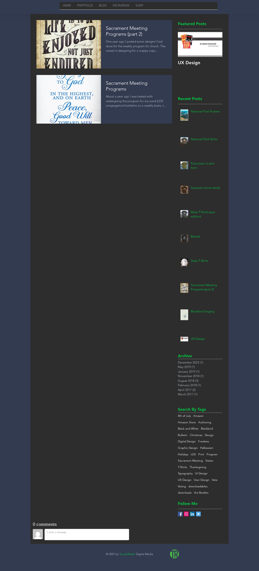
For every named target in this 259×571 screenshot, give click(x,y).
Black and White (188, 428)
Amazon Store (187, 422)
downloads (185, 492)
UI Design (201, 473)
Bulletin (182, 435)
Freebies (203, 441)
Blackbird (207, 428)
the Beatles (201, 492)
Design (209, 435)
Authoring (204, 422)
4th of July (184, 416)
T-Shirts (182, 467)
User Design (201, 480)
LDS (193, 454)
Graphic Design (188, 448)
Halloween (206, 448)
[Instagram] (186, 514)
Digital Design (187, 441)
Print (201, 454)
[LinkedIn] (192, 514)
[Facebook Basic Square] (180, 514)
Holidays (183, 454)
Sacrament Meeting (190, 460)
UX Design (184, 480)
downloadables (198, 486)
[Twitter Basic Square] (198, 514)
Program (212, 454)
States (209, 460)
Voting (182, 486)
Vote (215, 480)
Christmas (196, 435)
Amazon (198, 416)
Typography (185, 473)
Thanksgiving (198, 467)
